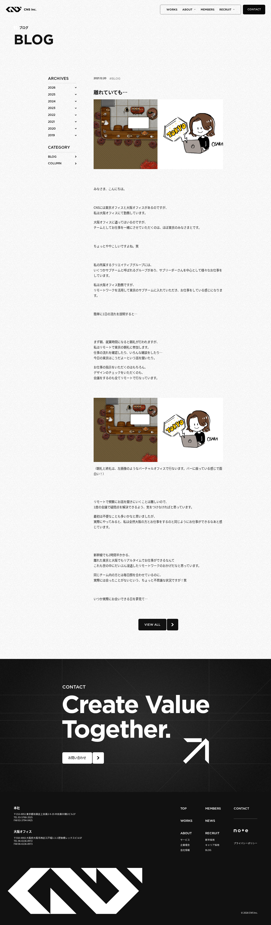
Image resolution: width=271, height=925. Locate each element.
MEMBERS (207, 9)
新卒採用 (210, 840)
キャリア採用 (212, 845)
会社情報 (185, 850)
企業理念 (185, 845)
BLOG (208, 850)
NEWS (210, 821)
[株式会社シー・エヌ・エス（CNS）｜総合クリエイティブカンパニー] (21, 11)
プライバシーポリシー (245, 843)
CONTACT (254, 9)
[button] (62, 87)
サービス (185, 840)
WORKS (171, 9)
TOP (183, 808)
